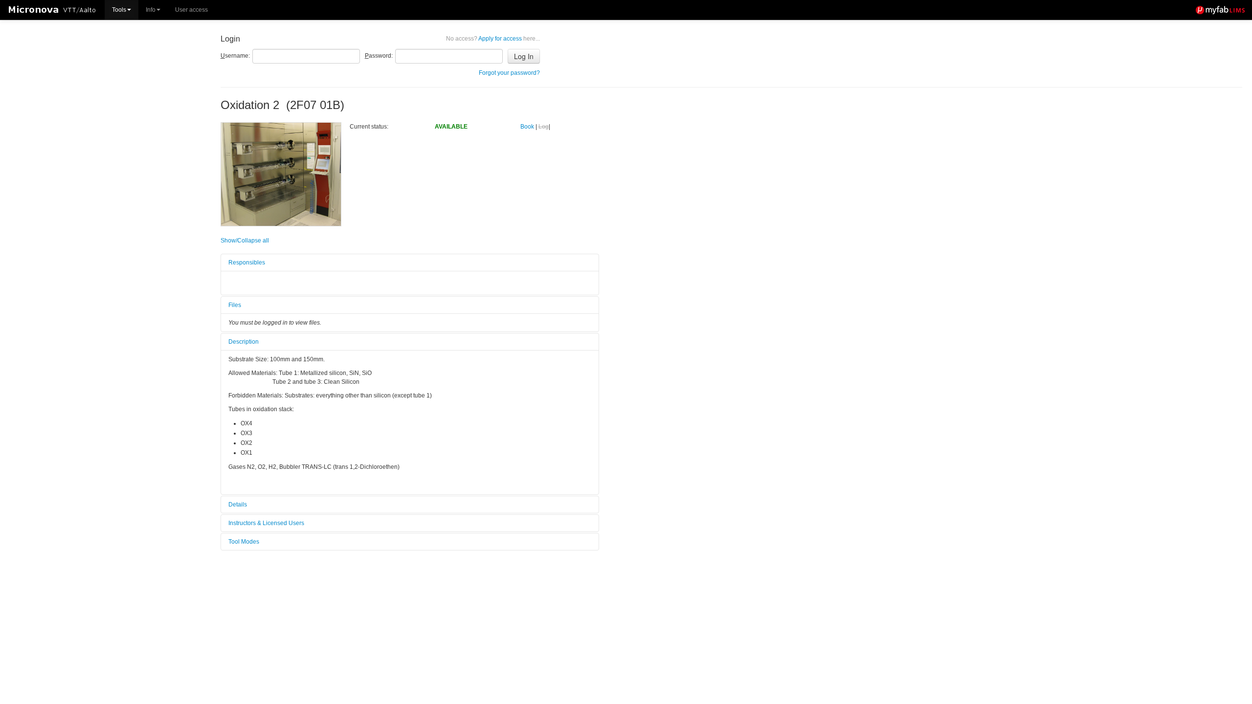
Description (243, 341)
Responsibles (246, 262)
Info (151, 9)
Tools (119, 9)
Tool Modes (243, 541)
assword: (379, 55)
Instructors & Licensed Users (266, 523)
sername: (235, 55)
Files (234, 305)
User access (191, 9)
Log (543, 126)
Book (527, 126)
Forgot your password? (509, 72)
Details (237, 504)
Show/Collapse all (245, 240)
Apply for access (493, 38)
